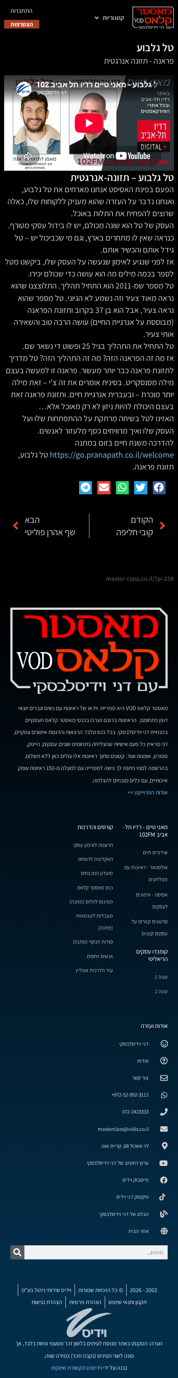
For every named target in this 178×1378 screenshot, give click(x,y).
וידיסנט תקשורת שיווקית (76, 1367)
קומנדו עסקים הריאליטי (152, 955)
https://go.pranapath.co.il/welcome (112, 454)
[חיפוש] (17, 1252)
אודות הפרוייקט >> (147, 792)
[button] (159, 487)
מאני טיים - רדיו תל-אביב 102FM (145, 830)
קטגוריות (113, 17)
